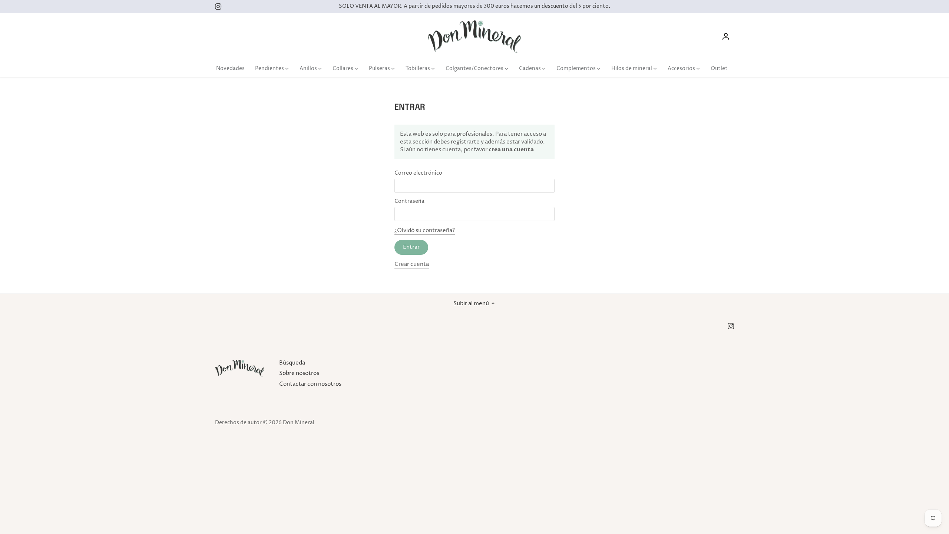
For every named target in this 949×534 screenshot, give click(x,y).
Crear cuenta (411, 264)
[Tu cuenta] (726, 36)
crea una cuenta (510, 149)
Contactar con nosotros (310, 384)
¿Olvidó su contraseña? (424, 230)
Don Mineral (298, 422)
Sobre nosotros (299, 373)
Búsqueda (292, 363)
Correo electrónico (418, 173)
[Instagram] (218, 6)
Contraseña (409, 201)
